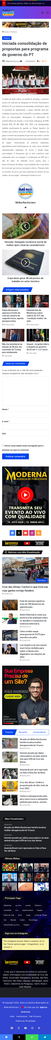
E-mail (5, 421)
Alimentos (7, 905)
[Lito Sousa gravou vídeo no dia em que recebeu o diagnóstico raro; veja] (41, 867)
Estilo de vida (9, 915)
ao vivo (18, 905)
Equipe (39, 910)
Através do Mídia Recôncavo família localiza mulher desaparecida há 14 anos (33, 742)
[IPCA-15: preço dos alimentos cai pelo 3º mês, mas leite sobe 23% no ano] (9, 867)
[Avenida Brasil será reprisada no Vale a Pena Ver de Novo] (10, 773)
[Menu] (47, 13)
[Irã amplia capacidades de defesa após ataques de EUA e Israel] (9, 886)
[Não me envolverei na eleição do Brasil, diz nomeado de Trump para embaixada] (13, 335)
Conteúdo (7, 910)
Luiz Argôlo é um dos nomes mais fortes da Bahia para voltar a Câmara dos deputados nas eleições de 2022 (33, 651)
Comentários (39, 732)
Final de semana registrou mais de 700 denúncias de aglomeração (32, 604)
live (5, 920)
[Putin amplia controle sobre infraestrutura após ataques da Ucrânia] (41, 877)
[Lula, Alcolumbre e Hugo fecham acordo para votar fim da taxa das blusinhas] (25, 867)
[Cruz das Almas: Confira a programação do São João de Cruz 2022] (10, 786)
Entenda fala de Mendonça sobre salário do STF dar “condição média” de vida (36, 315)
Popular (9, 732)
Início (6, 32)
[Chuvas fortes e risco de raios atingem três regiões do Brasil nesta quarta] (41, 886)
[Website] (25, 207)
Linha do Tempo (41, 915)
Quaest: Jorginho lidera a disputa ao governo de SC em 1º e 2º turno (38, 347)
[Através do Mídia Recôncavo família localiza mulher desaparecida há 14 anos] (10, 743)
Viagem (26, 925)
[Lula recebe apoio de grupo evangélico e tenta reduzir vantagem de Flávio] (9, 877)
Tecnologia (33, 920)
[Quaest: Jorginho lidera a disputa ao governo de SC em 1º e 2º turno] (38, 335)
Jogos (28, 915)
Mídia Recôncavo (13, 61)
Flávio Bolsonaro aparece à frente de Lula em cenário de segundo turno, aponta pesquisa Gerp (13, 315)
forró (20, 915)
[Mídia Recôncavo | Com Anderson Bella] (8, 12)
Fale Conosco (35, 1016)
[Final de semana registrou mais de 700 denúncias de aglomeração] (10, 605)
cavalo (28, 905)
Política (13, 32)
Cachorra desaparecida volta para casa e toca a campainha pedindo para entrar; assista (34, 799)
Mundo (13, 920)
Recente (23, 732)
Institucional (21, 1016)
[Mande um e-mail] (21, 61)
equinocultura (27, 910)
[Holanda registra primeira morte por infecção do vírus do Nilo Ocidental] (25, 886)
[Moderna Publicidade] (25, 24)
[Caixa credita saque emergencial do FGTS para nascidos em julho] (10, 635)
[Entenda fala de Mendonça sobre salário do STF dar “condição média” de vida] (38, 301)
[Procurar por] (42, 13)
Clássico (38, 905)
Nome (5, 409)
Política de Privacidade (25, 1021)
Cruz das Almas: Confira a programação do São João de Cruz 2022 (34, 785)
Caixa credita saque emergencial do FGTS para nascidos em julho (32, 634)
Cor (16, 910)
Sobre (22, 920)
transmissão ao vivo (11, 925)
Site (4, 433)
